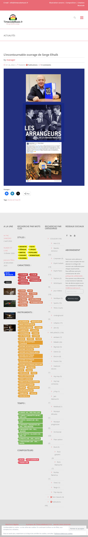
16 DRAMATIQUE (36, 302)
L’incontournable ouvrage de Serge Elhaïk (31, 55)
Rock (55, 447)
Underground (58, 315)
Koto (21, 370)
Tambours (23, 393)
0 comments (46, 65)
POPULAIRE (33, 252)
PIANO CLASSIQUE (25, 379)
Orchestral (57, 432)
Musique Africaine (55, 412)
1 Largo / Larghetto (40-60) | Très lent (30, 416)
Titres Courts (58, 308)
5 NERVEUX (23, 280)
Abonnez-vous (73, 298)
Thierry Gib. (23, 462)
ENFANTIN (23, 247)
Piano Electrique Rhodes (29, 382)
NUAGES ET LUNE (8, 249)
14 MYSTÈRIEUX (35, 299)
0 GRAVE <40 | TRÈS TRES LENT (29, 412)
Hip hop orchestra (55, 382)
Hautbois (31, 367)
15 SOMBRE (23, 302)
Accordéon (23, 322)
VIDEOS (8, 282)
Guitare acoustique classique (27, 343)
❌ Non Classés (56, 497)
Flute (39, 339)
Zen (55, 328)
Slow (55, 483)
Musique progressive (55, 423)
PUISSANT (22, 255)
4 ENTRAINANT (34, 278)
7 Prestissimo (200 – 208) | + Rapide (29, 442)
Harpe (21, 367)
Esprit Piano (58, 271)
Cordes (35, 333)
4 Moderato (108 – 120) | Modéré (28, 430)
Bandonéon (36, 322)
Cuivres (36, 336)
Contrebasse (24, 333)
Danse (56, 352)
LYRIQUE (33, 249)
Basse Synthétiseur (26, 324)
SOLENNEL (23, 258)
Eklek (21, 460)
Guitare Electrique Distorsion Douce (26, 356)
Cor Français (24, 336)
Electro (56, 356)
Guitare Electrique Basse (29, 352)
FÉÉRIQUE (22, 249)
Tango (56, 487)
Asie (55, 243)
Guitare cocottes (26, 349)
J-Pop (55, 391)
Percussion (23, 373)
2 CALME (34, 275)
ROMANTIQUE (34, 255)
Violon (33, 393)
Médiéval (57, 406)
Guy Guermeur (32, 460)
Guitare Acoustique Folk (29, 346)
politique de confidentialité (74, 276)
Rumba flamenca (55, 473)
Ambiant (56, 337)
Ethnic (30, 339)
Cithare (39, 327)
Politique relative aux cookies (63, 533)
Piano (34, 373)
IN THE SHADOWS (7, 236)
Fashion (56, 278)
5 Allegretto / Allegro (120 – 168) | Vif (30, 435)
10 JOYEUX (22, 294)
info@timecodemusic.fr (73, 288)
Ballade (56, 342)
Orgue (29, 370)
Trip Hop (57, 492)
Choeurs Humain (25, 327)
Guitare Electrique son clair (30, 364)
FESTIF (32, 247)
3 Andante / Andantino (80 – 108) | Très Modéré (30, 425)
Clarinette (23, 330)
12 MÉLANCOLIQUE (26, 296)
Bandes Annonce (55, 249)
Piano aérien (58, 439)
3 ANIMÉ (22, 278)
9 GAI (30, 291)
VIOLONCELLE (24, 396)
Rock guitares (57, 453)
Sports (56, 303)
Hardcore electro (55, 367)
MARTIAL (22, 252)
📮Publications (31, 65)
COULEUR (53, 239)
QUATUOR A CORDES (26, 385)
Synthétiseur (34, 387)
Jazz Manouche (55, 397)
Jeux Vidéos (58, 291)
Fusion (56, 361)
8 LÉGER (22, 291)
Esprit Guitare (58, 263)
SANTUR (22, 387)
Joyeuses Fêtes (9, 260)
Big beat (56, 347)
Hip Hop (56, 376)
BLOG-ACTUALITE (14, 200)
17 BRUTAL (23, 305)
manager (11, 59)
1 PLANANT (23, 275)
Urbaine (56, 323)
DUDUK (21, 339)
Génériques (58, 283)
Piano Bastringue (26, 376)
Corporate (57, 258)
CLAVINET (34, 330)
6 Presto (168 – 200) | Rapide (29, 439)
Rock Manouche (58, 463)
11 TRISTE (33, 294)
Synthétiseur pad (26, 390)
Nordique (57, 298)
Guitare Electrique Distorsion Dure (26, 360)
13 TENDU (22, 299)
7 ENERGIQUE (24, 283)
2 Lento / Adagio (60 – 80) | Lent (29, 421)
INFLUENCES (54, 332)
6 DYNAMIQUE (35, 280)
